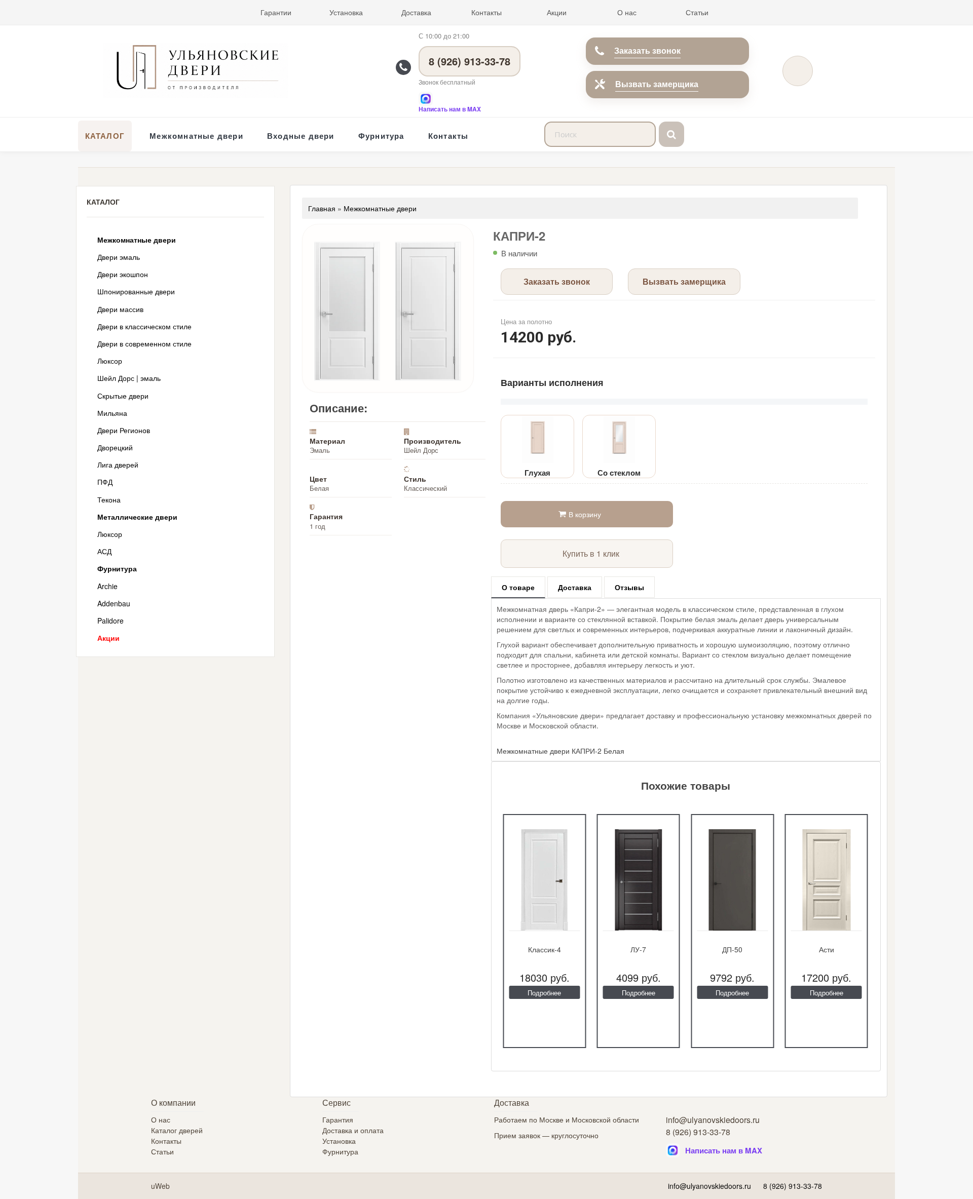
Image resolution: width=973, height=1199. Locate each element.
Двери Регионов (123, 430)
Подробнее (544, 992)
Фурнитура (381, 135)
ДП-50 (732, 949)
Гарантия (337, 1119)
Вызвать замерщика (656, 84)
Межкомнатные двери (196, 135)
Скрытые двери (122, 396)
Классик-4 (544, 949)
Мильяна (112, 413)
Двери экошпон (122, 274)
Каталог (105, 135)
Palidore (110, 620)
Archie (107, 586)
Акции (557, 12)
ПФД (105, 482)
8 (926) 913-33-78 (469, 61)
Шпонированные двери (136, 291)
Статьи (697, 12)
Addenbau (113, 603)
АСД (104, 551)
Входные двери (300, 135)
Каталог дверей (177, 1130)
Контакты (486, 12)
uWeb (160, 1186)
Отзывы (629, 587)
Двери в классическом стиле (144, 326)
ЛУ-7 (638, 949)
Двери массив (120, 309)
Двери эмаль (118, 257)
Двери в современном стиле (144, 343)
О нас (627, 12)
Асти (826, 949)
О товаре (518, 587)
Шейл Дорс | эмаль (129, 378)
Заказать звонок (647, 50)
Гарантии (275, 12)
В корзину (585, 514)
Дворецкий (115, 447)
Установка (346, 12)
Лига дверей (117, 464)
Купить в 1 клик (591, 553)
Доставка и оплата (353, 1130)
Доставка (416, 12)
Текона (109, 499)
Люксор (109, 361)
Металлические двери (137, 517)
